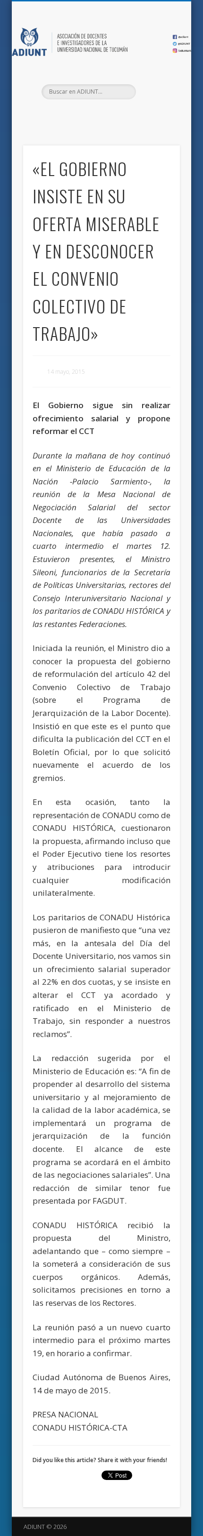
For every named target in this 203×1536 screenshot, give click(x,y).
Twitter (100, 115)
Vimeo (119, 115)
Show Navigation (156, 84)
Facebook (80, 115)
